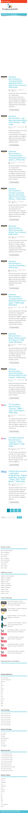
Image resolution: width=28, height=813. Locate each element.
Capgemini (3, 782)
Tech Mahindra (4, 804)
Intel (2, 800)
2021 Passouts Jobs (6, 724)
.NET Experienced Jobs (6, 765)
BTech (2, 685)
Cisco (2, 784)
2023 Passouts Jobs (6, 721)
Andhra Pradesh (13, 271)
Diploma (3, 681)
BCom (2, 698)
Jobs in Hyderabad (5, 560)
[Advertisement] (14, 32)
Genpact (3, 789)
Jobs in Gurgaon (5, 558)
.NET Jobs (3, 736)
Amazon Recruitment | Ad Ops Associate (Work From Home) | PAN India (18, 120)
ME (1, 687)
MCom (2, 700)
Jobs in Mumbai (4, 562)
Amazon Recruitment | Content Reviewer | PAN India (17, 264)
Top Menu (6, 1)
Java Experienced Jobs (6, 763)
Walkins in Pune (5, 593)
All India (15, 90)
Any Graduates (4, 678)
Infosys (2, 791)
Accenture (3, 778)
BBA (2, 701)
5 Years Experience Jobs (7, 761)
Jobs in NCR (3, 564)
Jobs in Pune (4, 567)
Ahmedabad (16, 449)
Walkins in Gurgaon (5, 583)
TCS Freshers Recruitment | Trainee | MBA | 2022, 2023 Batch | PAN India (17, 408)
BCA (2, 690)
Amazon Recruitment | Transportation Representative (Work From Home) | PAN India (18, 82)
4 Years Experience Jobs (7, 759)
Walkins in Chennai (5, 580)
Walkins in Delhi (5, 581)
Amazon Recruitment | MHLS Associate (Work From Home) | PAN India (18, 230)
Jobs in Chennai (4, 554)
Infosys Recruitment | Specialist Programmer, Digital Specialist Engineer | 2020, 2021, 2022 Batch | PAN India (18, 476)
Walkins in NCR (4, 589)
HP (1, 795)
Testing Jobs (4, 745)
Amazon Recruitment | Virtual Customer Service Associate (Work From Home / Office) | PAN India (17, 193)
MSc (2, 696)
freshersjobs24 (13, 89)
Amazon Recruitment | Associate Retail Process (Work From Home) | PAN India (17, 373)
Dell (2, 788)
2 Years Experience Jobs (7, 755)
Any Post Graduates (6, 679)
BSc (2, 694)
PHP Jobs (3, 742)
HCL (2, 793)
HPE (2, 797)
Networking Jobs (5, 738)
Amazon (3, 780)
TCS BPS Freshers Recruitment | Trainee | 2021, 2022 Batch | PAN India (16, 441)
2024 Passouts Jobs (6, 719)
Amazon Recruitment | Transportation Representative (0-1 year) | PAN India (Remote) (17, 299)
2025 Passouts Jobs (6, 717)
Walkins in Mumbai (5, 587)
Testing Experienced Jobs (7, 770)
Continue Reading (14, 109)
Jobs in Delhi (4, 556)
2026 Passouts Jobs (6, 715)
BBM (2, 703)
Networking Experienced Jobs (8, 766)
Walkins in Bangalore (6, 578)
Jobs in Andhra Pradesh (6, 550)
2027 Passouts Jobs (6, 713)
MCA (2, 692)
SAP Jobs (3, 744)
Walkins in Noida (5, 591)
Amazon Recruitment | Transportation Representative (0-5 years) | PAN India (17, 155)
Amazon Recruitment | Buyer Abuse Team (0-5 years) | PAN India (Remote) (17, 337)
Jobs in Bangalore (5, 552)
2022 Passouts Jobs (6, 723)
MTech (2, 689)
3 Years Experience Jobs (7, 757)
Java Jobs (3, 734)
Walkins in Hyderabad (6, 585)
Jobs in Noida (4, 566)
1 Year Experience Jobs (6, 754)
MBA (2, 705)
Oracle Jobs (3, 740)
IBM (2, 799)
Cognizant (3, 786)
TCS (2, 802)
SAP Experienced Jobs (6, 768)
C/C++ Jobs (3, 733)
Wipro (2, 806)
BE (1, 683)
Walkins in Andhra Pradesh (7, 576)
